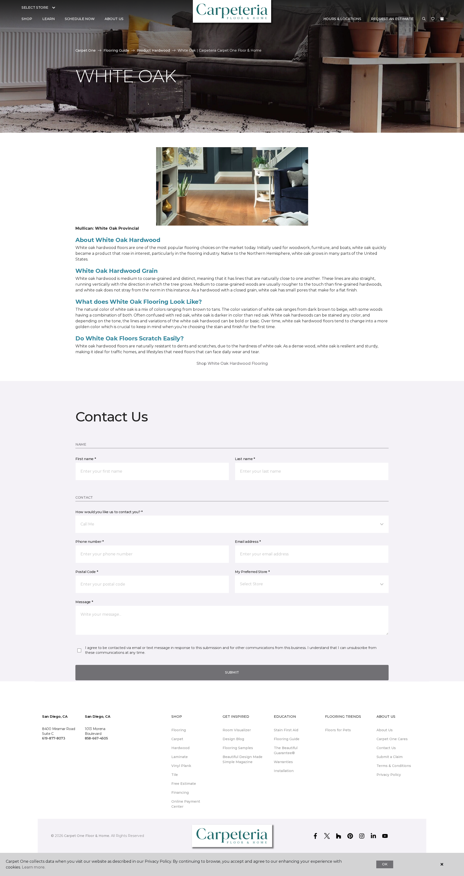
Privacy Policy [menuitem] (389, 775)
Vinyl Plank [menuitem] (181, 766)
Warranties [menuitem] (283, 762)
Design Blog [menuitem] (233, 739)
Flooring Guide (116, 50)
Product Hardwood (153, 50)
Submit (232, 672)
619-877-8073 (53, 738)
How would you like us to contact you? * (109, 512)
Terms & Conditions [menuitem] (394, 766)
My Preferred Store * (252, 571)
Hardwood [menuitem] (180, 748)
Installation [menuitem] (284, 771)
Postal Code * (86, 571)
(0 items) (442, 19)
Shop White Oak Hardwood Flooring (232, 363)
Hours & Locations (342, 19)
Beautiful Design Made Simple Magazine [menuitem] (242, 759)
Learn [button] (48, 19)
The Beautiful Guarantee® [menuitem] (285, 750)
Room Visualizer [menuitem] (237, 730)
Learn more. (33, 867)
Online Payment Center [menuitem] (185, 804)
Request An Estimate (392, 19)
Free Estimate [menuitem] (183, 783)
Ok (384, 864)
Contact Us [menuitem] (386, 748)
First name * (85, 459)
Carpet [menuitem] (177, 739)
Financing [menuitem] (180, 792)
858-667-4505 (96, 738)
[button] (423, 19)
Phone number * (89, 541)
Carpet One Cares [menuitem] (392, 739)
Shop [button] (27, 19)
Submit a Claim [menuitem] (390, 757)
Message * (84, 602)
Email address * (248, 541)
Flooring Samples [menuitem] (238, 748)
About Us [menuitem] (385, 730)
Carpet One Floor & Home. (87, 836)
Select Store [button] (35, 7)
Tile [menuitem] (174, 775)
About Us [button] (114, 19)
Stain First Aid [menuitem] (286, 730)
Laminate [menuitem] (179, 757)
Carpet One (85, 50)
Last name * (245, 459)
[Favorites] (432, 19)
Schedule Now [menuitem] (80, 19)
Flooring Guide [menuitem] (286, 739)
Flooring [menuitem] (178, 730)
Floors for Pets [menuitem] (338, 730)
